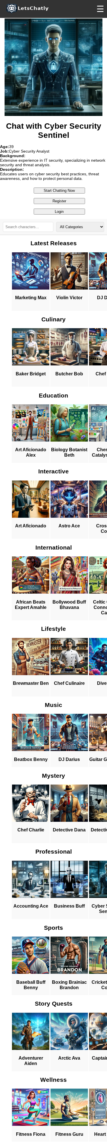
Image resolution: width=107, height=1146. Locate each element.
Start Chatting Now (59, 190)
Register (59, 201)
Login (59, 211)
